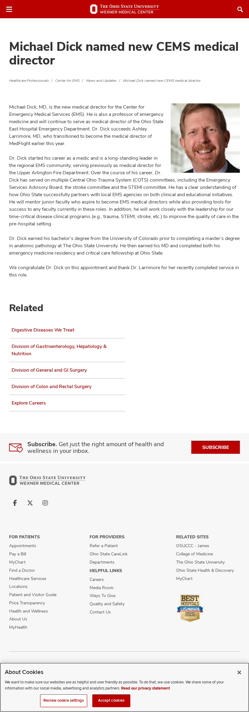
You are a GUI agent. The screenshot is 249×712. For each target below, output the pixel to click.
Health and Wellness (28, 611)
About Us (18, 619)
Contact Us (100, 612)
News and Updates (101, 80)
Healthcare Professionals (29, 80)
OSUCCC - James (192, 545)
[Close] (239, 672)
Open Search (240, 9)
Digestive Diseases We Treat (43, 330)
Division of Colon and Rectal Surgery (51, 386)
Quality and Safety (107, 603)
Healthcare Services (27, 578)
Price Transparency (27, 603)
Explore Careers (29, 403)
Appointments (22, 545)
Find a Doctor (22, 570)
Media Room (102, 587)
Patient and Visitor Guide (32, 594)
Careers (97, 579)
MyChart (17, 562)
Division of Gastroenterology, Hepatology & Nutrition (59, 350)
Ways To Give (102, 595)
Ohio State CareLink (109, 554)
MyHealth (18, 627)
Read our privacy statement (145, 688)
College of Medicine (194, 554)
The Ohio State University (200, 562)
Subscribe (215, 447)
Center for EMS (67, 80)
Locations (18, 586)
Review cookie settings (63, 700)
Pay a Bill (17, 554)
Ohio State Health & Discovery (205, 570)
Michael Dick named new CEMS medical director (162, 80)
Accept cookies (111, 700)
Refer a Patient (104, 545)
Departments (102, 562)
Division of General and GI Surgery (49, 370)
